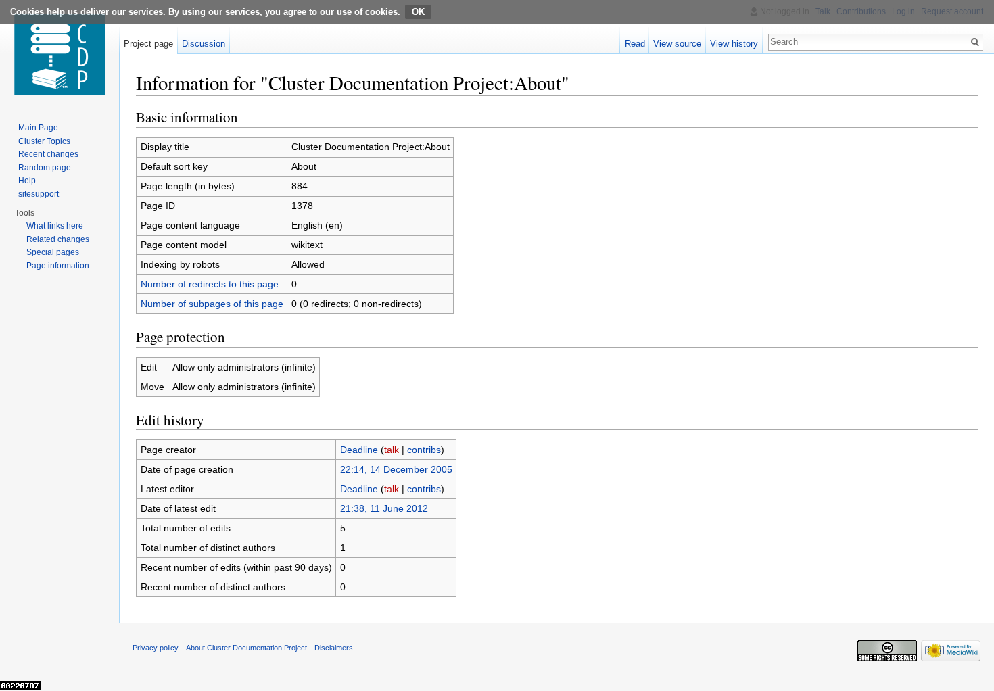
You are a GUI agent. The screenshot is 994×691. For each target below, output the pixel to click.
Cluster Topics (44, 141)
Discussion (203, 44)
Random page (44, 167)
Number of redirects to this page (210, 284)
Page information (57, 265)
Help (27, 180)
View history (734, 44)
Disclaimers (333, 648)
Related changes (57, 239)
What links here (54, 226)
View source (677, 44)
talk (391, 449)
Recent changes (48, 154)
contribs (424, 449)
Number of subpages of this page (212, 303)
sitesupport (38, 194)
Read (635, 44)
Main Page (38, 128)
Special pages (52, 252)
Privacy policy (156, 648)
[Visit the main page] (59, 54)
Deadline (359, 449)
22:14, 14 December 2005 (396, 469)
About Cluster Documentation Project (246, 648)
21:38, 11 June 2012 (384, 508)
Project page (148, 44)
